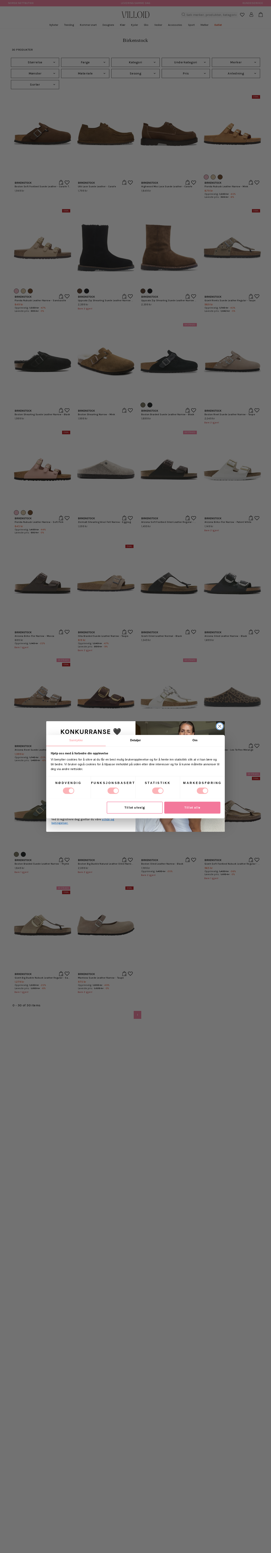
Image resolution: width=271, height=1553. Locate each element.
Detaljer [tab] (135, 740)
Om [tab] (194, 740)
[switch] (113, 791)
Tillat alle (192, 807)
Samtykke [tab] (76, 740)
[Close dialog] (219, 726)
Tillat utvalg (134, 807)
